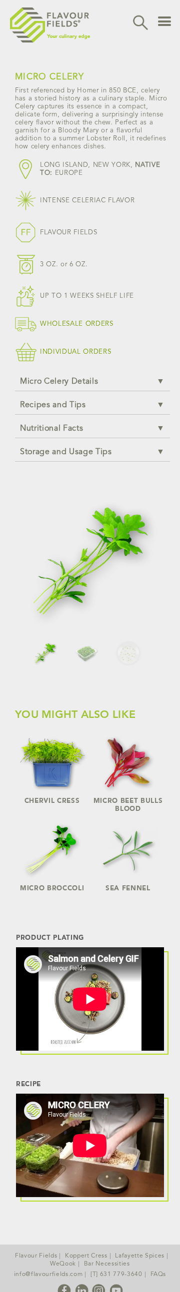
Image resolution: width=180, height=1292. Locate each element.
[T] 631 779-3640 (116, 1275)
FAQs (158, 1275)
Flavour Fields (36, 1256)
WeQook (63, 1264)
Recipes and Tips (53, 405)
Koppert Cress (86, 1256)
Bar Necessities (107, 1264)
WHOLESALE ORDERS (77, 324)
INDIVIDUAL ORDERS (75, 352)
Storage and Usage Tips (66, 452)
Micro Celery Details (59, 382)
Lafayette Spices (139, 1256)
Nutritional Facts (51, 429)
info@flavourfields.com (48, 1275)
